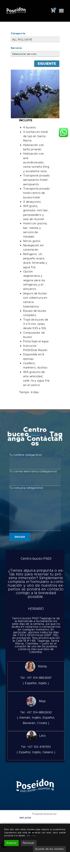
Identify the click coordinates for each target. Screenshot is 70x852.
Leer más (30, 835)
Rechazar (29, 843)
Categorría (18, 33)
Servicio (16, 48)
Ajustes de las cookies (49, 849)
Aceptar (11, 843)
